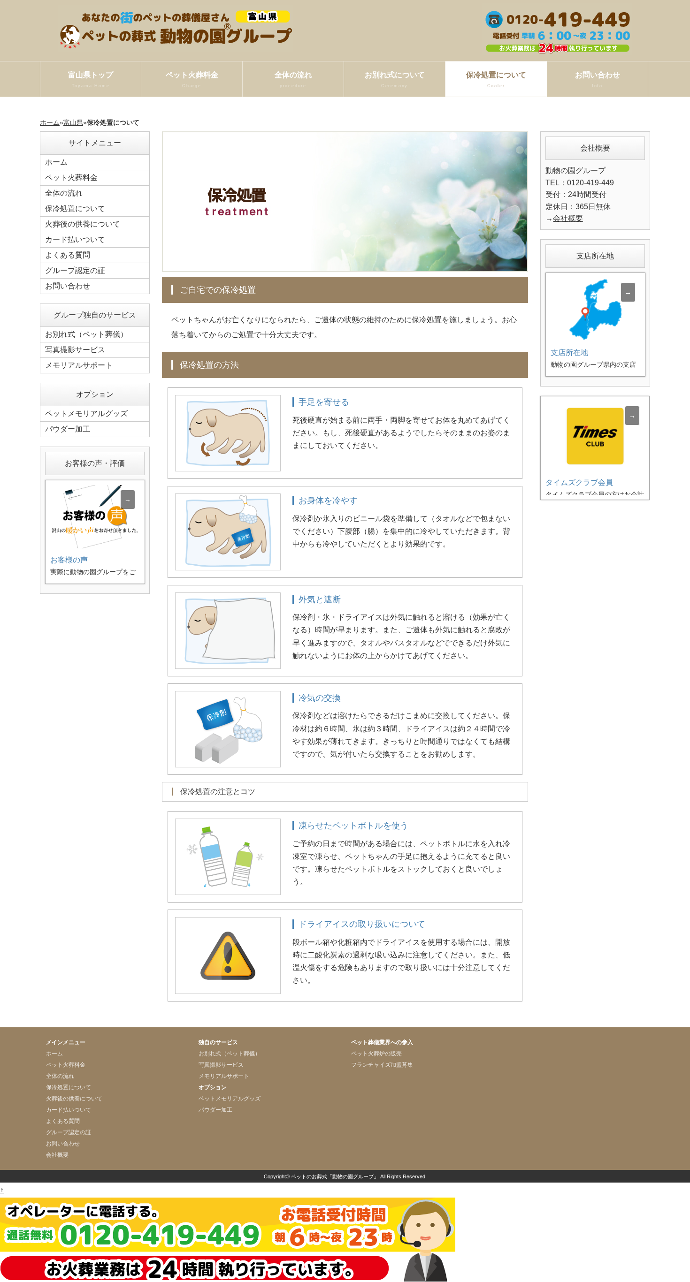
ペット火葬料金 (192, 79)
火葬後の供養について (82, 224)
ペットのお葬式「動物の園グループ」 (335, 1176)
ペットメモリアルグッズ (86, 413)
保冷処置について (496, 79)
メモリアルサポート (79, 365)
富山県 (73, 122)
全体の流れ (293, 79)
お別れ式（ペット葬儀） (86, 334)
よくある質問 (67, 255)
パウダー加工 (67, 429)
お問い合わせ (597, 79)
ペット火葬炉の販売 (376, 1053)
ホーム (50, 122)
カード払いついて (75, 239)
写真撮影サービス (75, 350)
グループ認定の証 (75, 270)
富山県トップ (90, 79)
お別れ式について (395, 79)
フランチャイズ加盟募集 (382, 1065)
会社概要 (568, 218)
